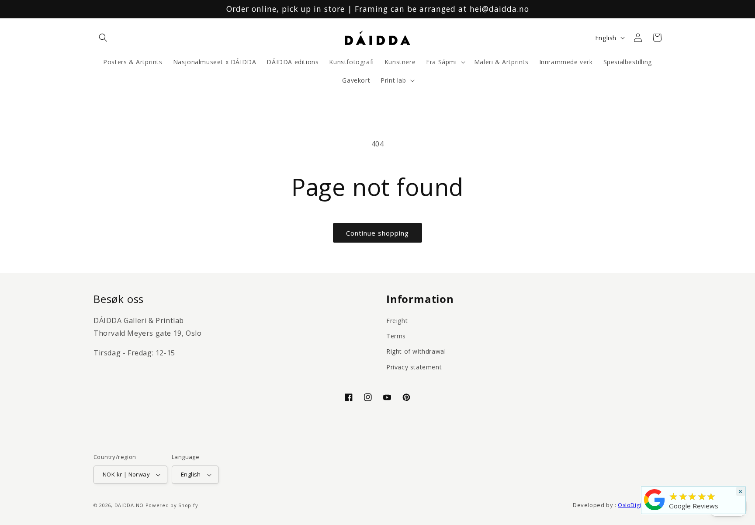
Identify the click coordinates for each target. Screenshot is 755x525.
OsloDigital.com (639, 505)
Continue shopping (377, 233)
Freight (397, 320)
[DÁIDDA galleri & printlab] (654, 510)
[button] (103, 37)
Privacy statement (414, 367)
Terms (396, 336)
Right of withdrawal (416, 351)
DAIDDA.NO (129, 505)
